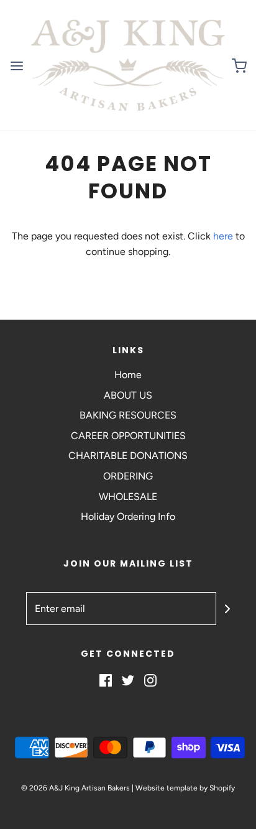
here (223, 236)
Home (128, 375)
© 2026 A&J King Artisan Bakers (76, 788)
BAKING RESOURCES (128, 415)
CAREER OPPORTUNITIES (128, 436)
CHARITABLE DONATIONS (128, 455)
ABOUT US (128, 395)
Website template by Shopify (185, 788)
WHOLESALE (128, 496)
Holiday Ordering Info (128, 516)
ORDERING (128, 476)
